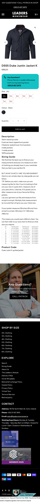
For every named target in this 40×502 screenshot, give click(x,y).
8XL (11, 101)
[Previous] (5, 42)
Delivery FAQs (7, 376)
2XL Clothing (7, 333)
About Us (5, 369)
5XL (24, 96)
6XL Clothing (7, 345)
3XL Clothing (7, 336)
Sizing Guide (7, 366)
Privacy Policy (7, 388)
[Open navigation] (6, 14)
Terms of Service (8, 394)
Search (4, 363)
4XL (17, 96)
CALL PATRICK (20, 296)
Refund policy (7, 397)
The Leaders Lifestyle (10, 373)
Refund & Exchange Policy (12, 382)
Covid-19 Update (8, 379)
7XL (4, 101)
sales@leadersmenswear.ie (17, 416)
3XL (11, 96)
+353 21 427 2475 (20, 7)
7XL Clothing (7, 348)
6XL (30, 96)
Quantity (5, 121)
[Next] (35, 42)
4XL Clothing (7, 339)
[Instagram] (9, 490)
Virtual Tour (6, 391)
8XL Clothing (7, 352)
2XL (4, 96)
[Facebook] (2, 490)
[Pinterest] (5, 490)
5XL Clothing (7, 342)
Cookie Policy (7, 385)
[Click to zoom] (35, 27)
